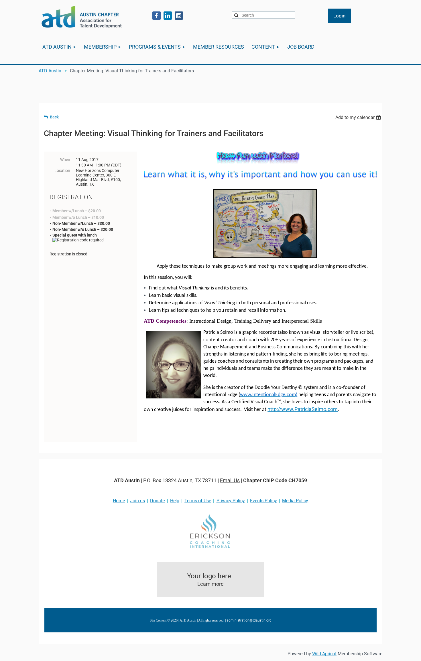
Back (54, 117)
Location (62, 170)
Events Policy (263, 500)
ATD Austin (50, 71)
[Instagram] (179, 15)
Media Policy (295, 500)
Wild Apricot (324, 653)
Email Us (230, 480)
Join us (137, 500)
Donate (157, 500)
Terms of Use (197, 500)
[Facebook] (156, 15)
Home (119, 500)
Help (174, 500)
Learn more (210, 584)
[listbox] (358, 117)
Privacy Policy (231, 500)
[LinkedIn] (168, 15)
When (65, 159)
